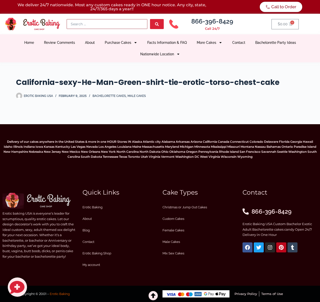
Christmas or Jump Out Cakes (184, 207)
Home (29, 43)
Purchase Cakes (118, 43)
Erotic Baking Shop (96, 253)
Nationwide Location (157, 54)
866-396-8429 (212, 21)
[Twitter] (259, 247)
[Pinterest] (281, 247)
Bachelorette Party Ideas (275, 43)
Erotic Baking (92, 207)
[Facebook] (247, 247)
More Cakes (206, 43)
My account (91, 265)
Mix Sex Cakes (173, 253)
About (90, 43)
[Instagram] (270, 247)
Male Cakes (137, 96)
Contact (238, 43)
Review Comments (59, 43)
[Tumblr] (293, 247)
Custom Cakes (173, 219)
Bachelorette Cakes (109, 96)
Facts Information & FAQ (167, 43)
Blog (86, 230)
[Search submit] (157, 24)
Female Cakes (173, 230)
